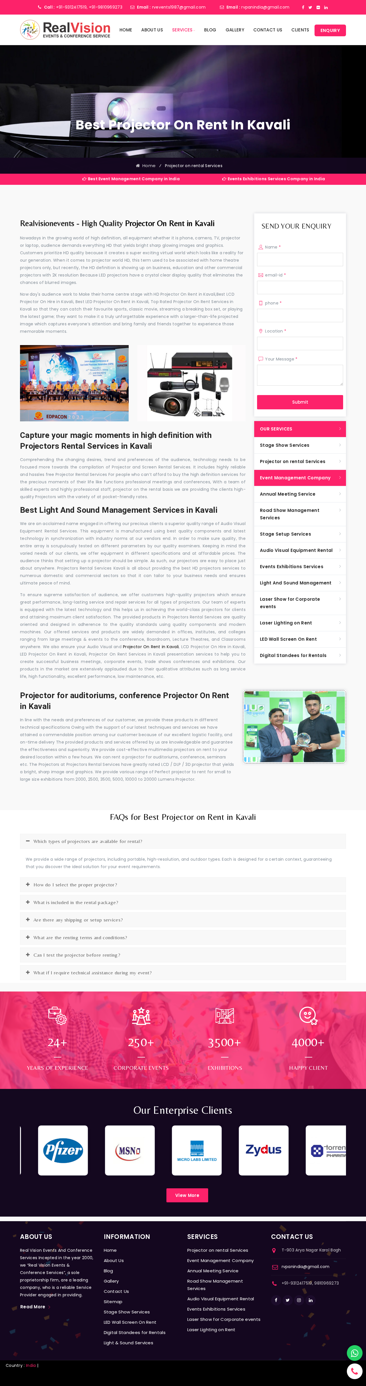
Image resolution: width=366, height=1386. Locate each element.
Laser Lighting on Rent (286, 623)
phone (273, 303)
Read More (32, 1307)
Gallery (235, 30)
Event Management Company (295, 478)
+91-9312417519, (72, 7)
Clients (300, 30)
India (31, 1365)
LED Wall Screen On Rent (288, 639)
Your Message (281, 359)
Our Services (276, 429)
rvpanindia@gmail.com (265, 7)
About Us (152, 30)
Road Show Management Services (289, 514)
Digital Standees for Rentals (293, 655)
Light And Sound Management (296, 583)
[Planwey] (65, 29)
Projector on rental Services (292, 461)
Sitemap (113, 1302)
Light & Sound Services (129, 1343)
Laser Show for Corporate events (290, 603)
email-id (275, 275)
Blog (210, 30)
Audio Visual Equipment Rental (296, 550)
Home (126, 30)
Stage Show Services (285, 445)
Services (182, 30)
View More (187, 1195)
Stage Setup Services (285, 534)
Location (275, 331)
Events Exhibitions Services (291, 567)
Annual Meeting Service (288, 494)
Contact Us (267, 30)
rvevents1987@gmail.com (179, 7)
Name (273, 247)
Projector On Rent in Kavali (170, 223)
